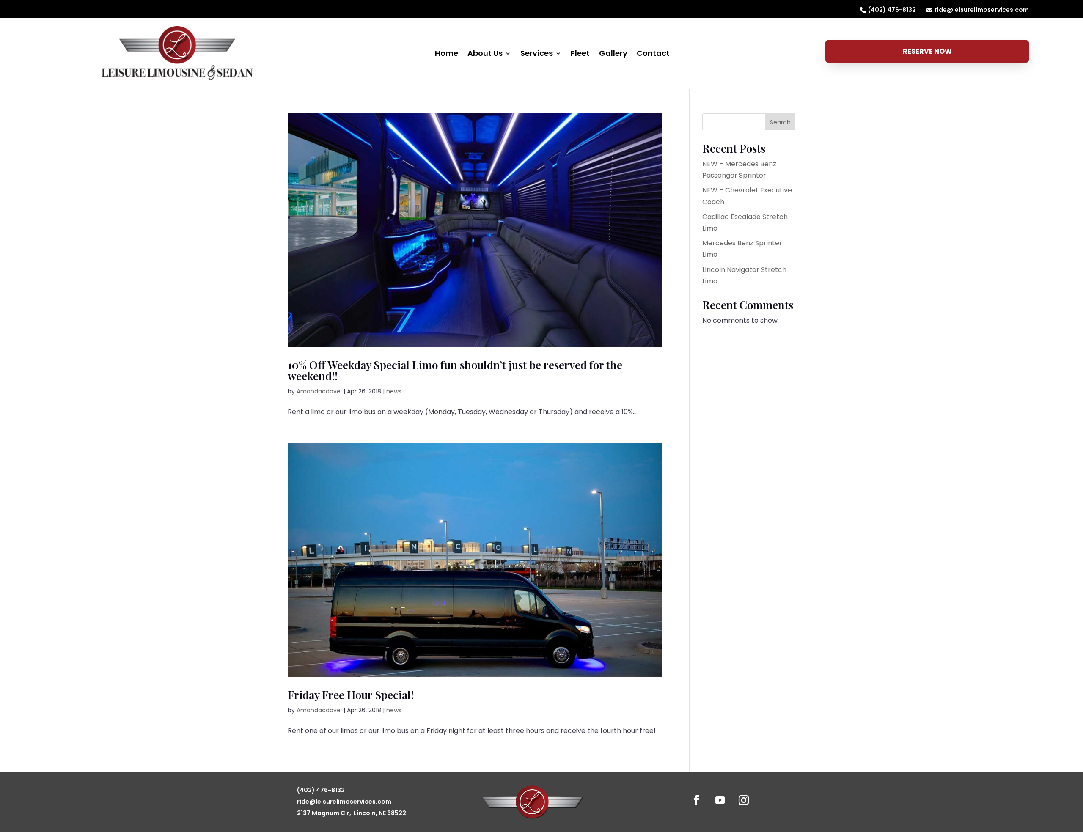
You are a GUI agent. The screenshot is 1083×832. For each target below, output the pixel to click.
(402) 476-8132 (892, 9)
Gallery (613, 54)
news (393, 391)
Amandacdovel (319, 391)
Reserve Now (927, 51)
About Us (485, 54)
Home (446, 54)
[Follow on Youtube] (720, 800)
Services (536, 54)
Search (780, 122)
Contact (653, 54)
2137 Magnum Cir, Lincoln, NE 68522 (351, 813)
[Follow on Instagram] (744, 800)
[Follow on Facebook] (696, 800)
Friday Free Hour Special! (351, 694)
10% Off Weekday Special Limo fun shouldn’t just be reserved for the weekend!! (455, 370)
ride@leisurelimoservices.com (982, 9)
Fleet (580, 54)
